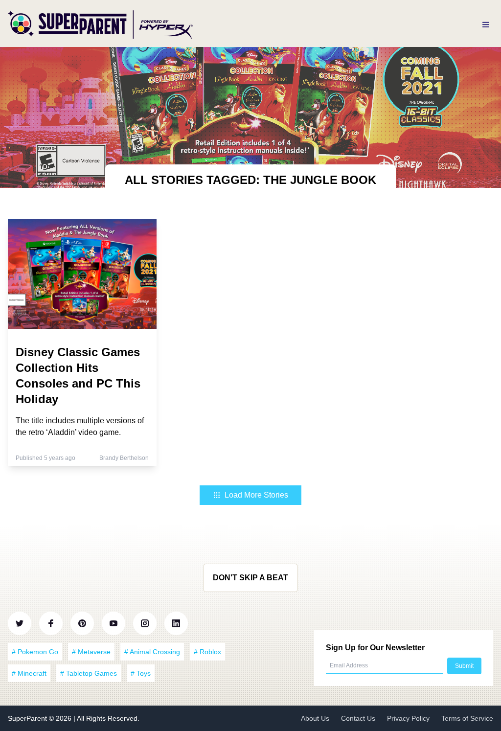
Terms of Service (467, 718)
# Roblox (207, 652)
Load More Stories (256, 495)
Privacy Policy (408, 718)
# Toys (141, 673)
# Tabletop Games (88, 673)
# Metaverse (91, 652)
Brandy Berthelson (124, 458)
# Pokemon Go (35, 652)
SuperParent (28, 718)
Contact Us (358, 718)
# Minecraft (29, 673)
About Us (315, 718)
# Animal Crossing (152, 652)
